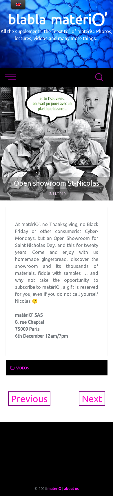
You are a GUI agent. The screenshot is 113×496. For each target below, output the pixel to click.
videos (22, 368)
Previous (29, 398)
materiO (54, 488)
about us (71, 488)
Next (92, 398)
